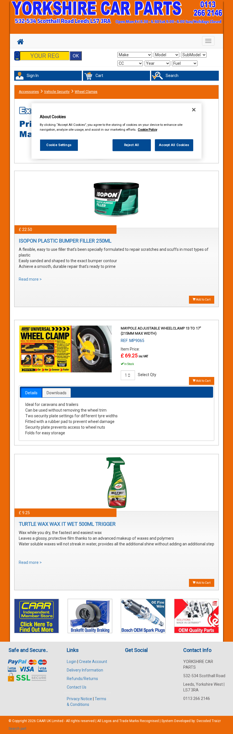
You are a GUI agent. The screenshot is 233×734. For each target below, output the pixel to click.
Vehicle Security (57, 92)
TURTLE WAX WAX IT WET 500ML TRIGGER (67, 524)
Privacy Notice (79, 699)
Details (31, 393)
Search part (17, 729)
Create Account (93, 661)
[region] (116, 131)
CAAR (41, 721)
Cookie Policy (147, 130)
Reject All (131, 145)
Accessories (29, 92)
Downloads (56, 393)
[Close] (194, 109)
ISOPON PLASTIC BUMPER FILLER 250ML (65, 241)
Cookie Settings (59, 145)
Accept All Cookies (174, 145)
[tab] (31, 393)
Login (71, 661)
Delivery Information (85, 670)
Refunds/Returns (82, 678)
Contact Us (76, 687)
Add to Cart (203, 299)
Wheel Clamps (86, 92)
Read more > (30, 279)
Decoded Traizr (209, 721)
